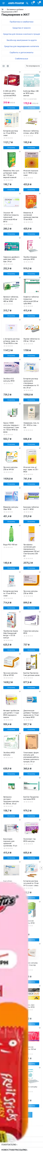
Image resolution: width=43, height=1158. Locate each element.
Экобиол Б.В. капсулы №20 (8, 380)
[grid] (3, 66)
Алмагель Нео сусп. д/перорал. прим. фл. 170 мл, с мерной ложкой (11, 174)
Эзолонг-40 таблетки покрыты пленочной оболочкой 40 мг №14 (11, 217)
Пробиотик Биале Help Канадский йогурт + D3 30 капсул (10, 634)
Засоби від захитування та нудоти (22, 40)
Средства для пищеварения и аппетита (21, 46)
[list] (8, 66)
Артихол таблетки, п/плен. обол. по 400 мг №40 (10, 299)
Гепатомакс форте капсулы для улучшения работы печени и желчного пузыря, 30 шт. (31, 757)
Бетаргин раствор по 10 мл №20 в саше (10, 133)
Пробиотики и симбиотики (21, 22)
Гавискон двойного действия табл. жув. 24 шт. (11, 259)
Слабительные (21, 59)
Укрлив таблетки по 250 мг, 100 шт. (31, 340)
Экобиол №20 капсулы (9, 754)
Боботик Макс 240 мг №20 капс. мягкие (31, 93)
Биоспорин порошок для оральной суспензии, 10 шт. (10, 842)
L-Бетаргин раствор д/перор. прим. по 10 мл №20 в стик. (11, 341)
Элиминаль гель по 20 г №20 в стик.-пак (31, 425)
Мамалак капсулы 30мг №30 (10, 508)
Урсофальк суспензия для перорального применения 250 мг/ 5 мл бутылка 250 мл (31, 550)
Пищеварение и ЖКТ (9, 12)
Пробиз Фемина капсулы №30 (30, 258)
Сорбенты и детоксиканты (21, 52)
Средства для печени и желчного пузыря (21, 34)
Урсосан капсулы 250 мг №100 (10, 674)
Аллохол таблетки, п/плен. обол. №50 (31, 132)
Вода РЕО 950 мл (10, 545)
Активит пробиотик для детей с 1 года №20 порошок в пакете (11, 714)
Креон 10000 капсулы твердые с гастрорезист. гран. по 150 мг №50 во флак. (11, 427)
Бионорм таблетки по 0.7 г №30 (31, 508)
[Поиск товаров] (27, 3)
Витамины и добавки (15, 9)
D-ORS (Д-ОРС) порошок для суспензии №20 (9, 93)
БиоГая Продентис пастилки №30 (31, 798)
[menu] (3, 3)
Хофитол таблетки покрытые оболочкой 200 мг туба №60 (31, 300)
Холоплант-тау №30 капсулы (29, 840)
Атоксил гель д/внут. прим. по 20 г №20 (30, 469)
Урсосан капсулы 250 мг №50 (30, 592)
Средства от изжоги (21, 28)
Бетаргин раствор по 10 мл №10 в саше (10, 593)
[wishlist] (20, 72)
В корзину (11, 108)
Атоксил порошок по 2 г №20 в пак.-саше (30, 173)
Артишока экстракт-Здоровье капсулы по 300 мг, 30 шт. (11, 800)
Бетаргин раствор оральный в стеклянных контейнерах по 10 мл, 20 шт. (31, 383)
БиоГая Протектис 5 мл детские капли (31, 674)
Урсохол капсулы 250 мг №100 (10, 468)
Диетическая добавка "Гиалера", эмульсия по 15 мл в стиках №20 (31, 714)
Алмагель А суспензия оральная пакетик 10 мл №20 (30, 216)
